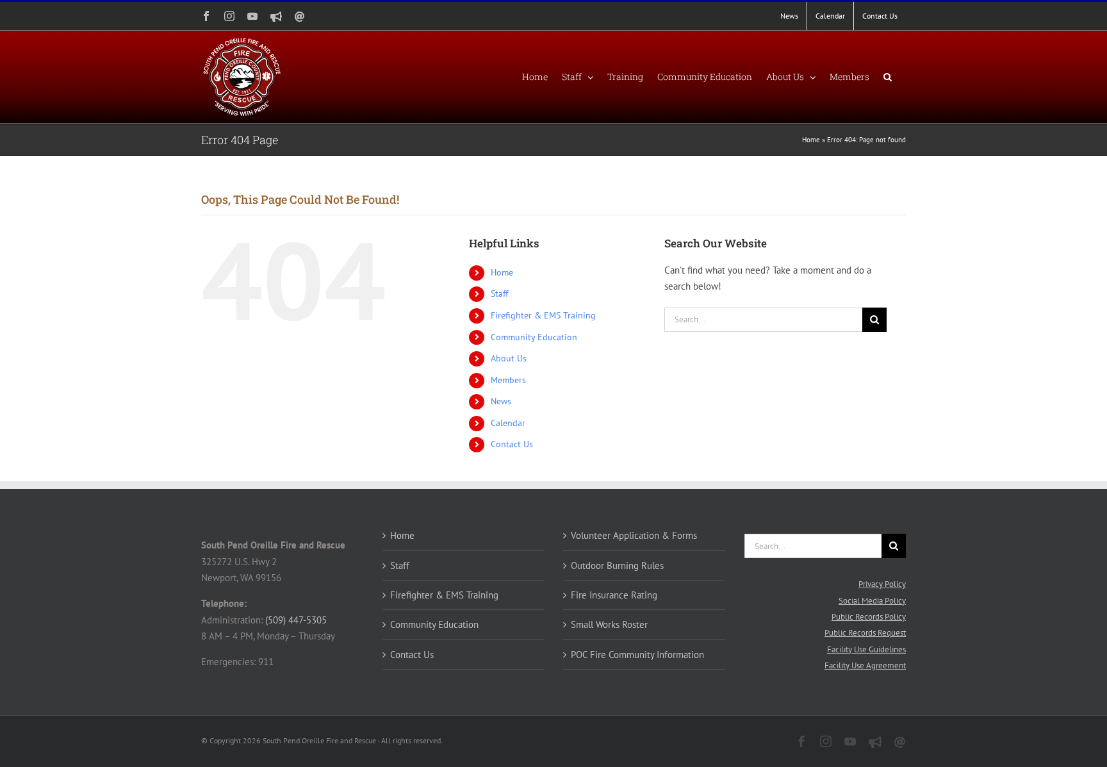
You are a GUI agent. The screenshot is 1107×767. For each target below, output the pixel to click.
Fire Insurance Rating (614, 595)
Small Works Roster (609, 624)
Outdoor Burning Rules (617, 565)
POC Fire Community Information (637, 654)
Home (811, 139)
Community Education (534, 337)
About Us (509, 358)
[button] (887, 77)
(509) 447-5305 (296, 620)
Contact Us (512, 444)
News (501, 401)
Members (508, 380)
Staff (499, 293)
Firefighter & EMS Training (543, 315)
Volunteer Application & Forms (634, 535)
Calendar (508, 423)
